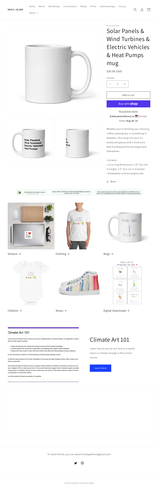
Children (13, 310)
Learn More (100, 368)
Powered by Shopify (86, 483)
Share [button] (113, 181)
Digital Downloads (115, 310)
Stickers (13, 254)
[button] (33, 13)
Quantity (110, 78)
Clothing (61, 254)
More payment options (128, 111)
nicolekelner (74, 483)
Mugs (107, 254)
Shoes (59, 310)
